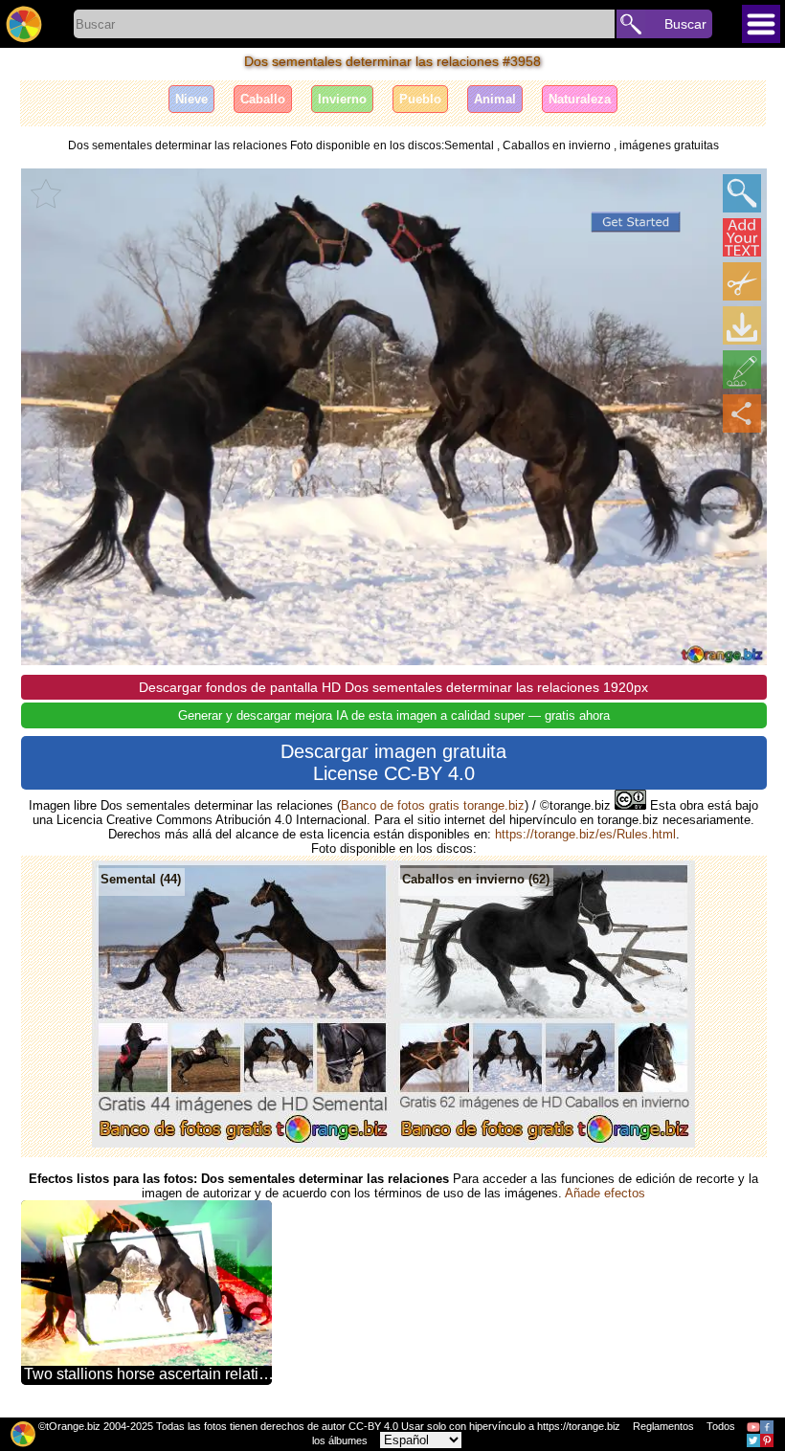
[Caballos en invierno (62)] (544, 1143)
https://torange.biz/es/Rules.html (585, 834)
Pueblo (420, 99)
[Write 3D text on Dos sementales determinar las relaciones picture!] (742, 237)
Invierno (342, 99)
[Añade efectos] (742, 369)
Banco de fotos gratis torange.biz (433, 805)
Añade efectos (605, 1193)
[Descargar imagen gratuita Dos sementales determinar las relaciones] (742, 325)
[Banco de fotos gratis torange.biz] (24, 24)
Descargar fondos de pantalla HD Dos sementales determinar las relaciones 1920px (393, 687)
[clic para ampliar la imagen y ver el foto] (742, 193)
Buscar (685, 24)
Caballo (262, 99)
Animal (495, 99)
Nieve (191, 99)
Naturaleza (580, 99)
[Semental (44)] (242, 1143)
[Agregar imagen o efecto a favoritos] (46, 193)
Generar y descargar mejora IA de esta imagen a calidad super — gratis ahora (394, 715)
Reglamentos (663, 1426)
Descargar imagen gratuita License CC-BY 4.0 (393, 762)
